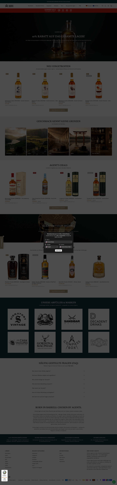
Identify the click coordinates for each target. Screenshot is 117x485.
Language (48, 244)
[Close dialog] (70, 233)
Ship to (48, 239)
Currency (62, 244)
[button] (58, 242)
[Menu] (7, 470)
